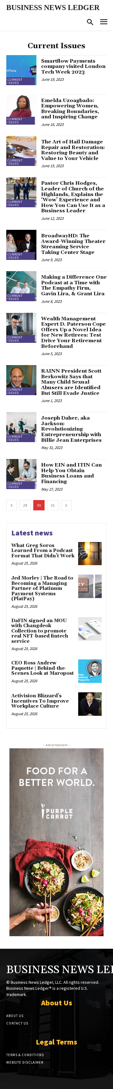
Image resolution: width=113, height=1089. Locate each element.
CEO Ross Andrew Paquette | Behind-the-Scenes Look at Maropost (42, 668)
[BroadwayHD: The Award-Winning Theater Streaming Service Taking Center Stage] (21, 245)
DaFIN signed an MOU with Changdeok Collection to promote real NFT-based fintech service (39, 631)
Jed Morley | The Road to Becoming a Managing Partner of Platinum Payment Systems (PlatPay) (42, 588)
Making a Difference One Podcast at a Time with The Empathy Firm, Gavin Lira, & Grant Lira (74, 285)
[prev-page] (11, 505)
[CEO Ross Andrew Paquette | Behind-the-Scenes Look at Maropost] (90, 671)
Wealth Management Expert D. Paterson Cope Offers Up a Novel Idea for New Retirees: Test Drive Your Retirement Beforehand (73, 332)
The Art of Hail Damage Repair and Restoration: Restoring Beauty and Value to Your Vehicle (73, 150)
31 (53, 505)
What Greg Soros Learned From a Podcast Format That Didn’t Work (42, 551)
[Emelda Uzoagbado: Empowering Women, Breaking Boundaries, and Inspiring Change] (21, 110)
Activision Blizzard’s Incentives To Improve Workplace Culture (40, 701)
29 (25, 505)
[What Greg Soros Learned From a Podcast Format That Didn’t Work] (90, 553)
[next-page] (66, 505)
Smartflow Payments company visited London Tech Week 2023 (73, 66)
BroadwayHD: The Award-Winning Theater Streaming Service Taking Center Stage (73, 244)
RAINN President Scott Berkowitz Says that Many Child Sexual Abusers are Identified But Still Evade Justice (71, 382)
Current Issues (15, 81)
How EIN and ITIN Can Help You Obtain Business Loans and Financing (71, 473)
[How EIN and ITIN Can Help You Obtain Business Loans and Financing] (21, 474)
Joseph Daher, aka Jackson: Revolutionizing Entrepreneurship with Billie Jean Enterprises (71, 429)
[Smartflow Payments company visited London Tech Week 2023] (21, 70)
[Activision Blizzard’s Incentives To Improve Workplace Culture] (90, 704)
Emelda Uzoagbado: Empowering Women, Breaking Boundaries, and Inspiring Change (70, 108)
